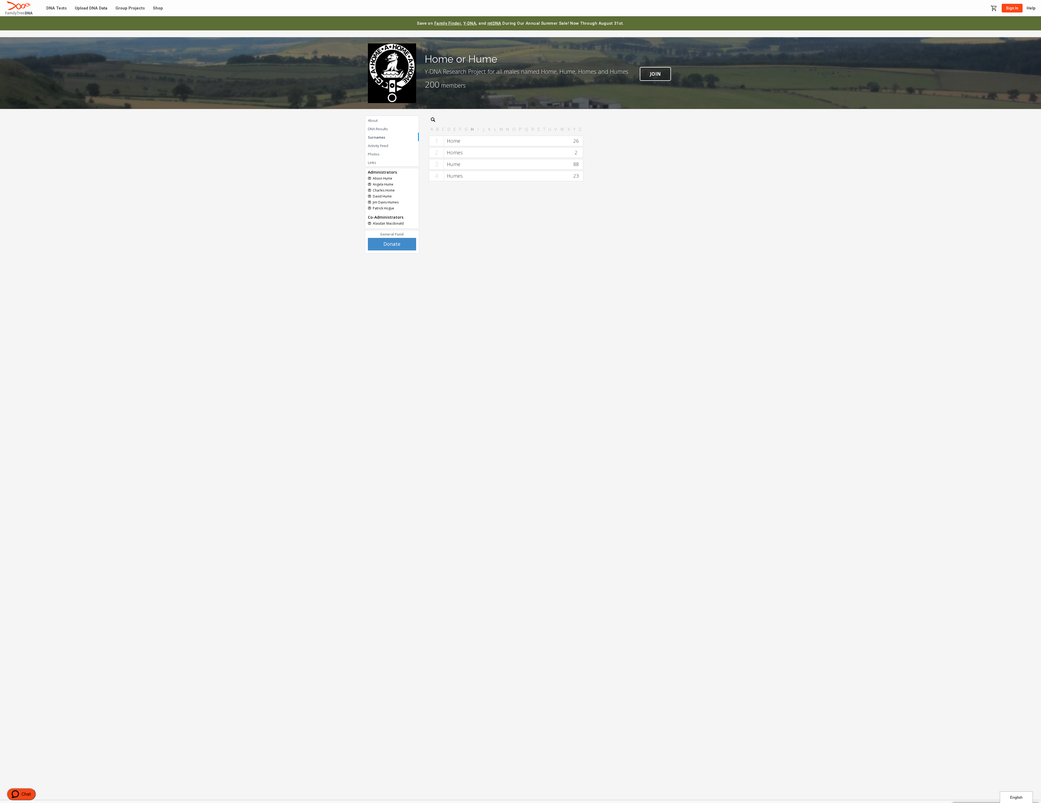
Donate (391, 244)
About (373, 120)
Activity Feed (378, 145)
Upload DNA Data (91, 8)
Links (372, 162)
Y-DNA (469, 23)
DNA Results (378, 128)
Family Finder (447, 23)
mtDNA (494, 23)
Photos (374, 154)
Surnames (376, 137)
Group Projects (130, 8)
